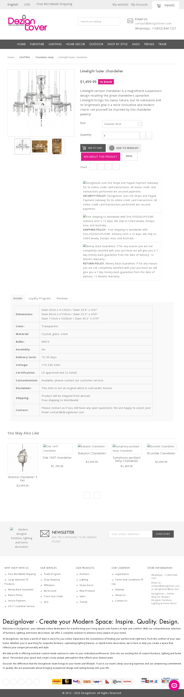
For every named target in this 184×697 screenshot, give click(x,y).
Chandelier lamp (44, 57)
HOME (21, 44)
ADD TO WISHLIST (127, 148)
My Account (50, 590)
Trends (149, 44)
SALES (136, 44)
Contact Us (121, 600)
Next (68, 147)
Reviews (62, 298)
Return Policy (15, 595)
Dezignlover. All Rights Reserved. (101, 693)
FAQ (46, 601)
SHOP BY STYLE (117, 44)
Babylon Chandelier (92, 453)
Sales (82, 596)
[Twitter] (13, 682)
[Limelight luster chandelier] (41, 103)
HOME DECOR (75, 44)
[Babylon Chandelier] (92, 446)
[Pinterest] (21, 682)
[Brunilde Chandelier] (161, 446)
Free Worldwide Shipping (22, 574)
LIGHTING (55, 44)
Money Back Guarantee (20, 589)
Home (11, 57)
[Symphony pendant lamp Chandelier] (127, 448)
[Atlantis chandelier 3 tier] (23, 458)
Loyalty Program (40, 298)
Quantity (85, 134)
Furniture (85, 574)
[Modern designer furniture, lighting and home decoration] (31, 23)
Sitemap (119, 589)
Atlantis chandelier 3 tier (22, 478)
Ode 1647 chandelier (57, 458)
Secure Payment (17, 600)
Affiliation (49, 585)
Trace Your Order (53, 596)
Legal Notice (122, 574)
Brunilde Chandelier (161, 453)
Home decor (87, 585)
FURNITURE (37, 44)
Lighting (84, 579)
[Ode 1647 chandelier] (57, 448)
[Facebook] (6, 682)
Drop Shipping (52, 579)
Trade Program (52, 574)
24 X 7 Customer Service (21, 606)
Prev (87, 495)
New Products (87, 590)
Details (17, 298)
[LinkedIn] (29, 682)
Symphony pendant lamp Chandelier (127, 459)
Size (83, 123)
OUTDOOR (96, 44)
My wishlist (120, 4)
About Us (120, 595)
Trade (162, 44)
